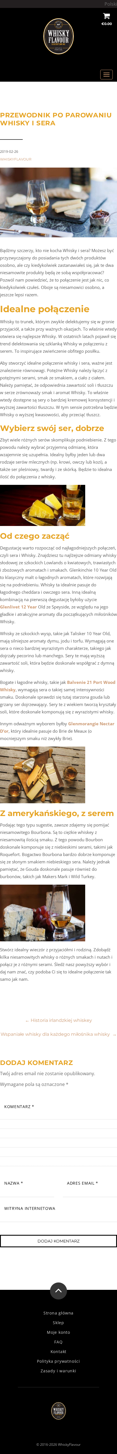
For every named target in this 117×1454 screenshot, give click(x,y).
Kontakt (59, 1352)
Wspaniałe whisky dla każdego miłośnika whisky (59, 1034)
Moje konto (58, 1332)
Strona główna (58, 1313)
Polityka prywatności (58, 1361)
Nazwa (13, 1183)
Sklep (58, 1323)
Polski (111, 4)
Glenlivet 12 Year (18, 607)
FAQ (58, 1342)
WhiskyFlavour (16, 159)
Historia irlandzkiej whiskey (58, 1020)
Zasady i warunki (58, 1371)
